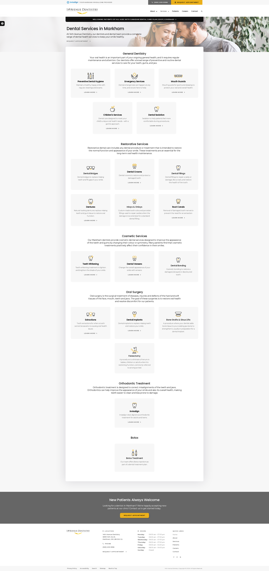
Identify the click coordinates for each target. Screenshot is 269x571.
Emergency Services (134, 81)
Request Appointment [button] (188, 2)
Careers (185, 11)
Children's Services (112, 114)
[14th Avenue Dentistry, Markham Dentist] (82, 532)
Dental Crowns (134, 171)
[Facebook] (174, 557)
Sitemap (102, 568)
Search (94, 568)
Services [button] (163, 11)
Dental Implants (134, 319)
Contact (194, 11)
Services (176, 541)
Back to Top (113, 568)
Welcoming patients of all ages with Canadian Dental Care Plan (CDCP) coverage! (133, 19)
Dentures (90, 206)
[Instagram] (177, 557)
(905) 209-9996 (108, 547)
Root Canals (178, 206)
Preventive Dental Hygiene (91, 81)
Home (175, 535)
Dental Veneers (134, 263)
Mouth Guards (178, 81)
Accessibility (84, 568)
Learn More (89, 92)
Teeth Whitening (91, 263)
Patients (175, 11)
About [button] (152, 11)
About (175, 538)
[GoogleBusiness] (180, 557)
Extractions (90, 319)
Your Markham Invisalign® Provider (96, 2)
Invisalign (134, 411)
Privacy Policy (72, 568)
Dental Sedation (156, 114)
